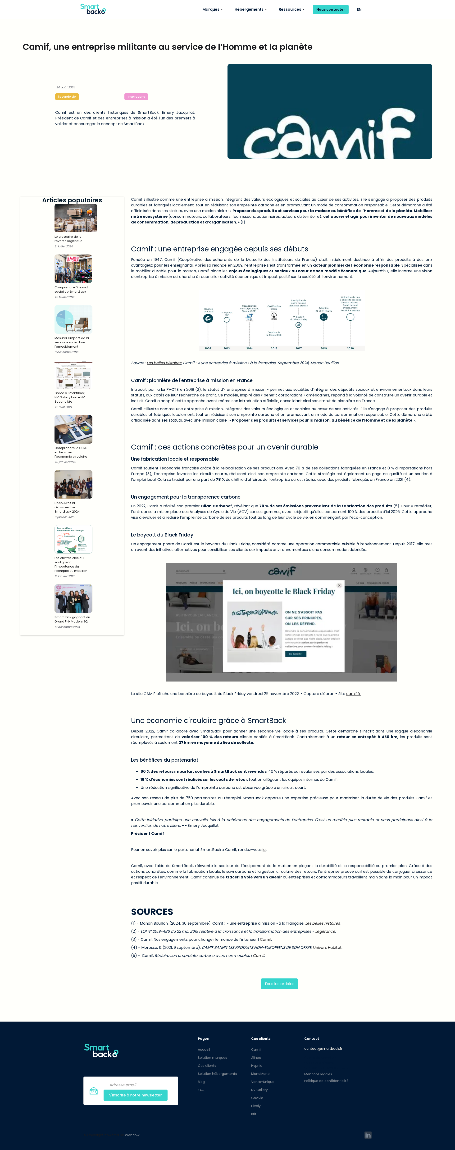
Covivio (257, 1097)
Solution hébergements (217, 1073)
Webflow (132, 1135)
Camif (265, 939)
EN (359, 9)
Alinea (256, 1057)
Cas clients (207, 1065)
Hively (256, 1106)
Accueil (204, 1049)
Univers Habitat (327, 947)
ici (264, 849)
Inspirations (136, 97)
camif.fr (353, 693)
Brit (253, 1114)
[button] (212, 9)
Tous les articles (279, 983)
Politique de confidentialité (326, 1080)
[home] (93, 9)
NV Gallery (259, 1089)
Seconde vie (67, 97)
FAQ (201, 1089)
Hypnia (256, 1065)
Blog (201, 1081)
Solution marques (212, 1057)
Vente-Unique (262, 1081)
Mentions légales (318, 1074)
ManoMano (260, 1073)
